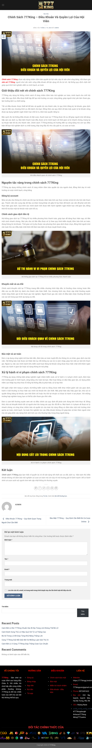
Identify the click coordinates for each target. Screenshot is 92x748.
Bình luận (8, 540)
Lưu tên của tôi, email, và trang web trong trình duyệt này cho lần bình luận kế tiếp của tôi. (39, 590)
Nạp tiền (30, 685)
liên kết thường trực (61, 496)
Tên (6, 559)
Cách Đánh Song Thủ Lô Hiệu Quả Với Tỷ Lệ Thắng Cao (24, 632)
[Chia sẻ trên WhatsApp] (36, 488)
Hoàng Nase (82, 705)
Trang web (8, 580)
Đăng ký (30, 678)
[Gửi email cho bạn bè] (48, 488)
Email (7, 569)
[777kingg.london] (46, 5)
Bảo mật (53, 681)
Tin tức (46, 14)
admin (57, 28)
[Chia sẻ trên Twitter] (44, 488)
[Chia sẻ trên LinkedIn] (56, 488)
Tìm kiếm (5, 607)
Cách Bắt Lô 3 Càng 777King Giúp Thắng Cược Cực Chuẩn (25, 644)
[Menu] (3, 5)
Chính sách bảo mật (58, 678)
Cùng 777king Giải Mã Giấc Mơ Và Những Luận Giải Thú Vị (25, 640)
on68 (75, 709)
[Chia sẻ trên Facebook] (40, 488)
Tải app (30, 693)
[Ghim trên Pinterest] (52, 488)
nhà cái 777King (8, 82)
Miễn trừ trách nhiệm (58, 685)
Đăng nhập (31, 681)
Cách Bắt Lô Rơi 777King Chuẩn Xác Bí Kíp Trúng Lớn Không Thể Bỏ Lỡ (30, 628)
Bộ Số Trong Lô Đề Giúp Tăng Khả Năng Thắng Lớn (22, 636)
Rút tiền (30, 689)
